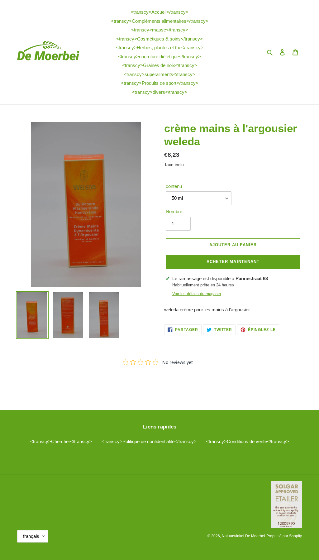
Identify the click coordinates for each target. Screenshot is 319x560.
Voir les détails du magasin (196, 293)
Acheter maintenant (233, 261)
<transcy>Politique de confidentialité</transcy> (149, 441)
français (31, 536)
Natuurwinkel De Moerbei (243, 536)
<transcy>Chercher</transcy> (61, 441)
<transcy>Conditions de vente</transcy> (247, 441)
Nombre (174, 211)
